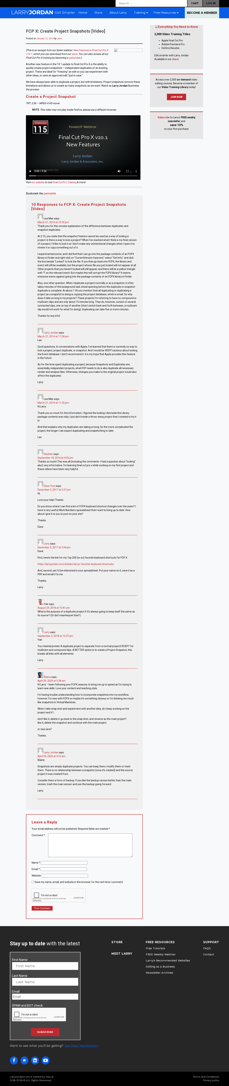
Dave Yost (49, 485)
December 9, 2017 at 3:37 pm (54, 489)
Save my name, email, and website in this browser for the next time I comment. (79, 882)
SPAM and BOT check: (27, 1005)
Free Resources (160, 942)
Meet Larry (121, 953)
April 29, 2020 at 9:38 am (51, 680)
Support (211, 942)
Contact (208, 954)
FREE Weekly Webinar (161, 954)
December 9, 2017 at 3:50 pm (54, 547)
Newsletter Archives (159, 972)
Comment (38, 835)
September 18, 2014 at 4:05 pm (55, 457)
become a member (202, 13)
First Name (21, 960)
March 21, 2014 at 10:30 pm (53, 222)
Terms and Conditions (206, 1076)
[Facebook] (14, 1060)
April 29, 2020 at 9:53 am (51, 756)
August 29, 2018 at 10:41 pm (54, 607)
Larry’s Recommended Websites (168, 960)
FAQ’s (207, 948)
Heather (48, 454)
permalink (50, 193)
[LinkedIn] (35, 1060)
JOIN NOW (176, 97)
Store (117, 942)
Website (36, 875)
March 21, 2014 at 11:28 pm (53, 336)
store (74, 54)
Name (36, 862)
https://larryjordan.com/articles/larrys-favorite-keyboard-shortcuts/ (76, 564)
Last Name (21, 976)
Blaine (47, 677)
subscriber (74, 57)
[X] (24, 1060)
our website (38, 182)
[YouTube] (46, 1060)
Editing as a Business (160, 966)
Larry (59, 38)
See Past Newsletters (81, 1045)
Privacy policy (211, 1080)
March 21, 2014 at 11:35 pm (53, 402)
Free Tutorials (155, 948)
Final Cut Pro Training (64, 182)
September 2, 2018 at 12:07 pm (55, 636)
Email (36, 869)
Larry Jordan (51, 332)
